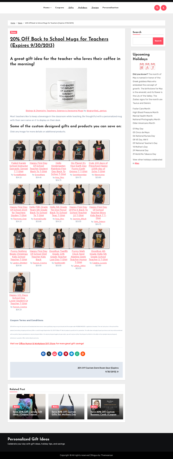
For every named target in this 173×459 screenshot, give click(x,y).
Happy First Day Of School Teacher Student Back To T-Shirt (39, 167)
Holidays (82, 8)
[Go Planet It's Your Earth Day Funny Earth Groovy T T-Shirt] (79, 150)
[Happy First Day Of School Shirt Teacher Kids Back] (39, 238)
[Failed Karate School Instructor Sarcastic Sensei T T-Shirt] (19, 150)
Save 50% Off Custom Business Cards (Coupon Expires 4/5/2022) (103, 415)
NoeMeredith (59, 263)
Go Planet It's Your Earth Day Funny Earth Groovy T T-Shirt (78, 167)
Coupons (59, 8)
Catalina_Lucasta (99, 263)
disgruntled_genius (97, 110)
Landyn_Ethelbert (20, 263)
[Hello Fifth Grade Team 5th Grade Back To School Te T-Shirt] (39, 194)
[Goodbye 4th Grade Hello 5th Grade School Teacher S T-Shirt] (99, 238)
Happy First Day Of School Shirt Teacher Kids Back (38, 255)
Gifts (71, 8)
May (137, 163)
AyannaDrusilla (40, 219)
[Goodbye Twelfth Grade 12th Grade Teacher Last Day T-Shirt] (59, 238)
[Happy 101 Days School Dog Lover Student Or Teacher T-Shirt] (19, 282)
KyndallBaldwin (20, 175)
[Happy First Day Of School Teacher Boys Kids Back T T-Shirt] (99, 194)
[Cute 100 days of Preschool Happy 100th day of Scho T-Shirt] (99, 150)
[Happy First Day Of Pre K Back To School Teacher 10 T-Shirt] (79, 194)
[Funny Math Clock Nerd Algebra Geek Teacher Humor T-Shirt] (79, 238)
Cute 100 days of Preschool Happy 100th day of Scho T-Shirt (98, 167)
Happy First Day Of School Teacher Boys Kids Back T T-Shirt (98, 213)
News (13, 32)
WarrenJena (99, 175)
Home (46, 8)
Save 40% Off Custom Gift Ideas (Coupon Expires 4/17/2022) (27, 415)
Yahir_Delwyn (99, 221)
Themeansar (107, 455)
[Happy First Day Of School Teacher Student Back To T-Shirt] (39, 150)
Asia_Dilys (59, 177)
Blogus (94, 455)
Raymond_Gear (20, 219)
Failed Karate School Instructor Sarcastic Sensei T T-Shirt (18, 167)
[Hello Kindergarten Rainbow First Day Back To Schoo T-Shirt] (59, 150)
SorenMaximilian (79, 175)
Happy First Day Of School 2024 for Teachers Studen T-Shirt (18, 211)
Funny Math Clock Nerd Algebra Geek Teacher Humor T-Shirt (78, 257)
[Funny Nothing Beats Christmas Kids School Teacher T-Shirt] (19, 238)
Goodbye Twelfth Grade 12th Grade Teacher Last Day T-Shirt (58, 255)
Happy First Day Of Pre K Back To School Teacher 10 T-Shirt (78, 211)
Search (137, 32)
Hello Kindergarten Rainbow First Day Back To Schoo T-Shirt (58, 169)
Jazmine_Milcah (79, 219)
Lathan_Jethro (79, 266)
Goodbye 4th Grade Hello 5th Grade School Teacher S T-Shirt (98, 255)
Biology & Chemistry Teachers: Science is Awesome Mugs (54, 110)
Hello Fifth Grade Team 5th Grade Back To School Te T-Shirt (38, 211)
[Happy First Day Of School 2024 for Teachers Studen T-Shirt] (19, 194)
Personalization (110, 8)
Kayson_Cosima (40, 263)
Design (95, 8)
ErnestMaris (40, 175)
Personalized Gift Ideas (28, 439)
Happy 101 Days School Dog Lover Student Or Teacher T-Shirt (18, 299)
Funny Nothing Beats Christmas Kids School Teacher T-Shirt (19, 255)
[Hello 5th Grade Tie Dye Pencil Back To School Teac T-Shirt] (59, 194)
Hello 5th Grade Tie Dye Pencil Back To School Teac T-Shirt (58, 211)
